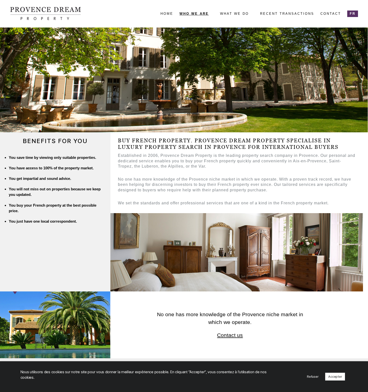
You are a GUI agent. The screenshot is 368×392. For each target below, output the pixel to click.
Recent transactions (287, 14)
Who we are (194, 14)
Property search (241, 23)
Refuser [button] (312, 376)
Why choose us (198, 42)
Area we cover (238, 32)
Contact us (230, 335)
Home (166, 14)
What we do (234, 14)
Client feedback (199, 32)
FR (352, 14)
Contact (330, 14)
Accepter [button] (335, 376)
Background (195, 23)
